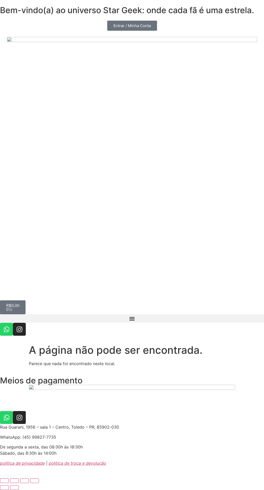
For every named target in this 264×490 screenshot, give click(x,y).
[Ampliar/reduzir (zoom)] (4, 480)
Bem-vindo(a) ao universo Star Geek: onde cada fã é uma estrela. (127, 10)
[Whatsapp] (6, 329)
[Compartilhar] (24, 480)
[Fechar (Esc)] (34, 480)
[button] (132, 318)
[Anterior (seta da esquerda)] (4, 487)
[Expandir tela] (14, 480)
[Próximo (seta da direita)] (14, 487)
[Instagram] (19, 329)
